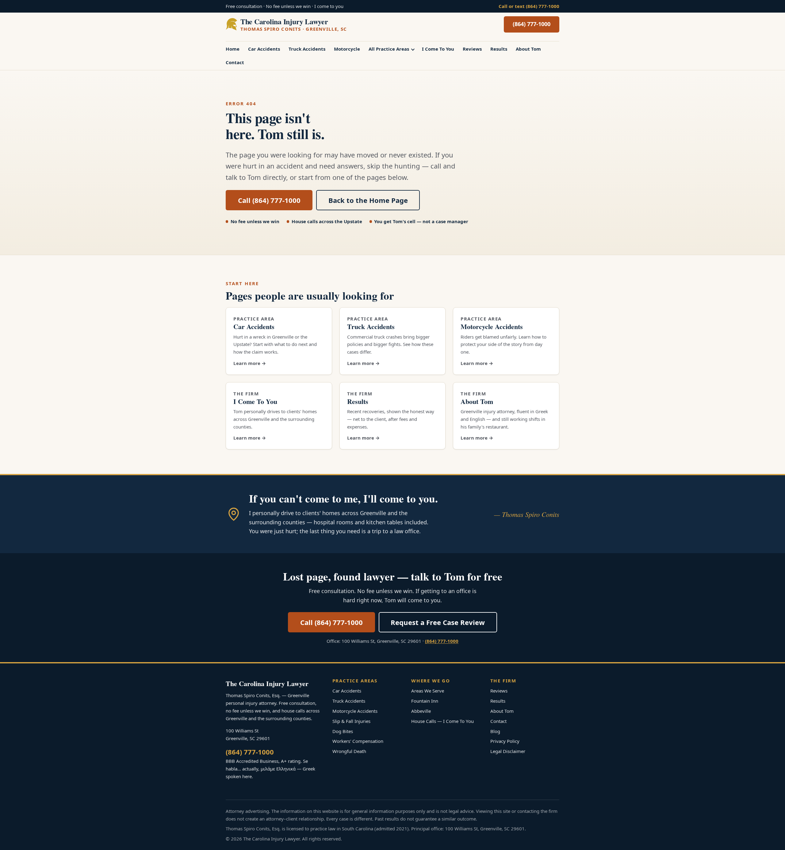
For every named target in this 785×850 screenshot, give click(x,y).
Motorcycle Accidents (492, 326)
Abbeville (421, 711)
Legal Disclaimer (507, 751)
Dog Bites (342, 731)
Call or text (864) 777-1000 (529, 6)
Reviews (472, 49)
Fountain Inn (424, 701)
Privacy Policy (504, 741)
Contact (235, 62)
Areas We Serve (427, 691)
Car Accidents (264, 49)
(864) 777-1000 (531, 24)
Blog (495, 731)
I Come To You (438, 49)
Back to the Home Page (368, 200)
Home (232, 49)
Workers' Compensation (357, 741)
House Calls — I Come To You (442, 721)
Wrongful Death (349, 751)
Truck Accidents (307, 49)
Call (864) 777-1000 (269, 200)
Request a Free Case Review (438, 622)
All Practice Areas (389, 49)
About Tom (528, 49)
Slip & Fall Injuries (351, 721)
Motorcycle (347, 49)
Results (498, 49)
